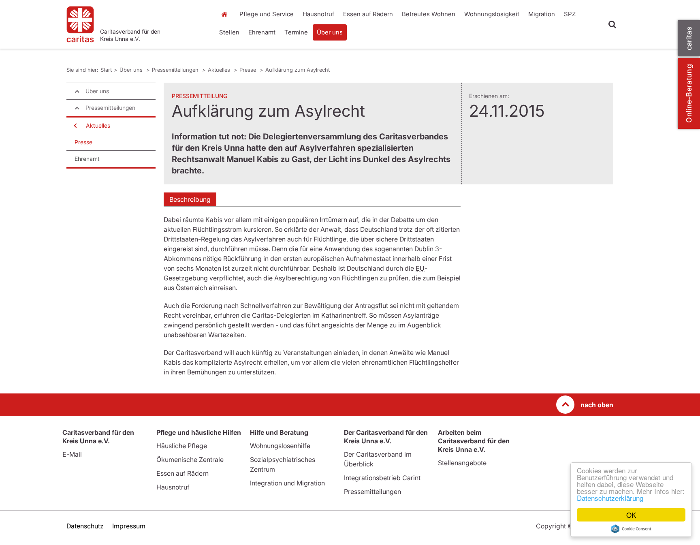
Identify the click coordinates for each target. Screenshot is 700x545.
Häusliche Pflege (181, 446)
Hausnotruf (318, 14)
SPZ (570, 14)
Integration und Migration (287, 483)
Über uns (330, 32)
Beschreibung (190, 199)
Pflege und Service (266, 14)
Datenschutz (85, 526)
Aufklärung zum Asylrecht (297, 69)
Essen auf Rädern (368, 14)
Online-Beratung (689, 93)
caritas (689, 38)
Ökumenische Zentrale (190, 459)
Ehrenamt (261, 32)
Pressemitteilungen (176, 69)
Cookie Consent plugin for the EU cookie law (631, 528)
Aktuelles (220, 69)
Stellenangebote (462, 463)
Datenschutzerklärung (610, 498)
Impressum (128, 526)
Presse (248, 69)
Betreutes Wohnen (428, 14)
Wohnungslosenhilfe (280, 446)
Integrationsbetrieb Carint (382, 478)
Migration (541, 14)
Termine (296, 32)
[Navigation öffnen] (74, 126)
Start (225, 14)
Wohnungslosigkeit (491, 14)
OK (631, 515)
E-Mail (72, 454)
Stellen (229, 32)
